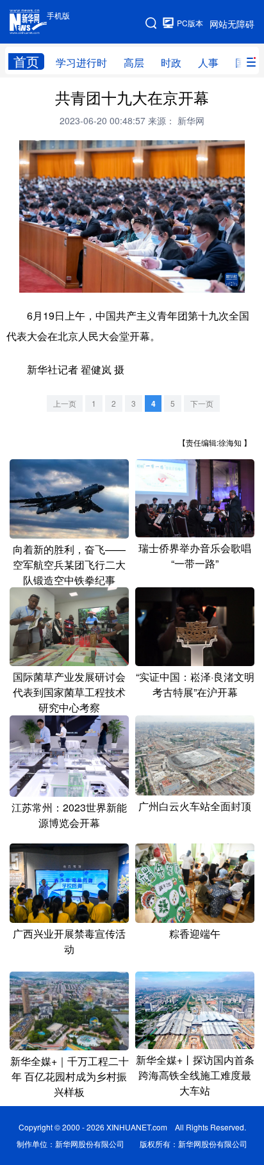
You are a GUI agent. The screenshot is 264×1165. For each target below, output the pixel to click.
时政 (171, 62)
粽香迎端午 (194, 933)
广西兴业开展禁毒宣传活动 (69, 941)
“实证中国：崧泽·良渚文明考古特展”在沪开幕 (195, 684)
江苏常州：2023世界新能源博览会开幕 (69, 815)
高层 (134, 62)
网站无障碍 (232, 23)
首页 (26, 61)
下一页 (201, 403)
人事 (208, 62)
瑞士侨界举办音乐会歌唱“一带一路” (194, 556)
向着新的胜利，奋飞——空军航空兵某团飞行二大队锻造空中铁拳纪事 (69, 564)
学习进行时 (81, 62)
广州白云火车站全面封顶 (194, 806)
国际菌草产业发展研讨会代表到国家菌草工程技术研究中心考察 (69, 692)
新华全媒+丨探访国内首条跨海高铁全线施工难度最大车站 (195, 1075)
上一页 (64, 403)
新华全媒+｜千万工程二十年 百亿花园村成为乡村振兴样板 (69, 1076)
